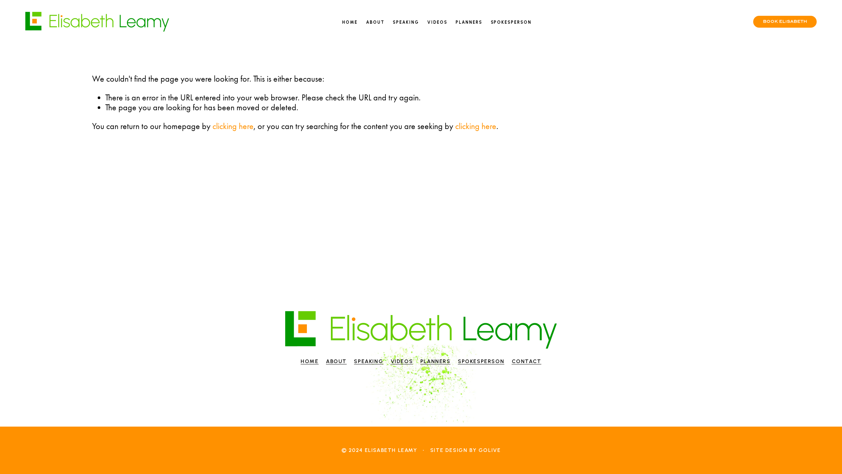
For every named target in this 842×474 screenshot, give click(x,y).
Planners (469, 22)
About (375, 22)
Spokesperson (511, 22)
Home (350, 22)
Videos (437, 22)
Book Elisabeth (785, 21)
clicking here (233, 126)
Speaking (406, 22)
